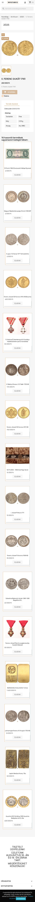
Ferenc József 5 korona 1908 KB (17, 555)
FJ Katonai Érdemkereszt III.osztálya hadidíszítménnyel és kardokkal (17, 340)
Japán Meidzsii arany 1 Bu (17, 773)
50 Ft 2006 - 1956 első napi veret (17, 470)
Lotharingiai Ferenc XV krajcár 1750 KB (17, 731)
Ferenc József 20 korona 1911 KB (17, 427)
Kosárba (9, 92)
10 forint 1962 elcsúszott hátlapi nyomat (17, 168)
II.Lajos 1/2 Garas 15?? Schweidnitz (17, 254)
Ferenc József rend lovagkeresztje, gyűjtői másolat (17, 644)
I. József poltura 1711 (17, 513)
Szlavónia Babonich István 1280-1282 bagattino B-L (17, 599)
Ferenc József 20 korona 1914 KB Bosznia (17, 297)
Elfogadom (21, 899)
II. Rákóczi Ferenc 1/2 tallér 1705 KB (17, 384)
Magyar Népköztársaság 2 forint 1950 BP (17, 211)
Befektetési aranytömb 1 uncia (17, 688)
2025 (6, 24)
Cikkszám (8, 109)
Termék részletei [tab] (12, 104)
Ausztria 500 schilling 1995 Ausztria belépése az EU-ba (17, 817)
